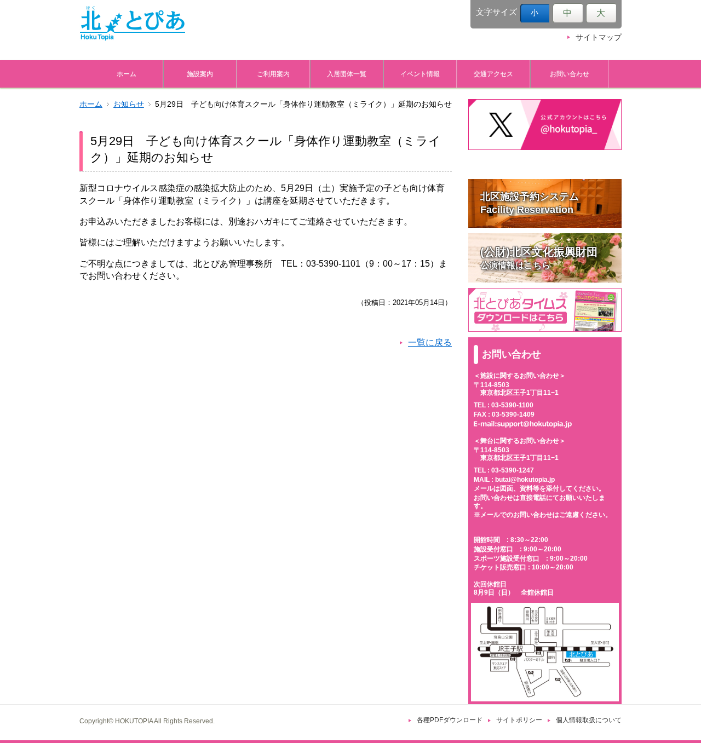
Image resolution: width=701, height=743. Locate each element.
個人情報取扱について (589, 720)
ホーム (126, 73)
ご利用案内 (273, 73)
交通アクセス (493, 73)
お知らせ (128, 104)
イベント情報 (420, 73)
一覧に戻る (430, 342)
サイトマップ (599, 37)
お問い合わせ (569, 73)
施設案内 (200, 73)
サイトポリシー (519, 720)
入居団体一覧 (346, 73)
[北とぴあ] (132, 23)
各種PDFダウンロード (449, 720)
